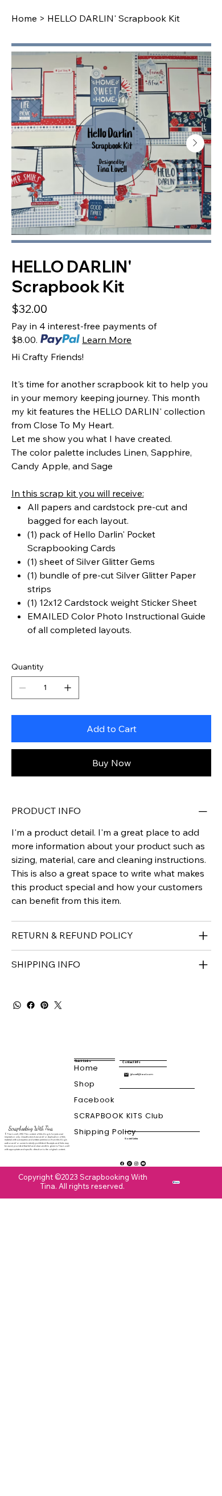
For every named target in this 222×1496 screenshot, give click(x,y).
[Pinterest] (44, 1005)
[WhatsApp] (17, 1005)
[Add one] (67, 687)
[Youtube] (143, 1163)
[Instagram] (136, 1163)
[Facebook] (30, 1005)
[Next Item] (195, 143)
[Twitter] (58, 1005)
